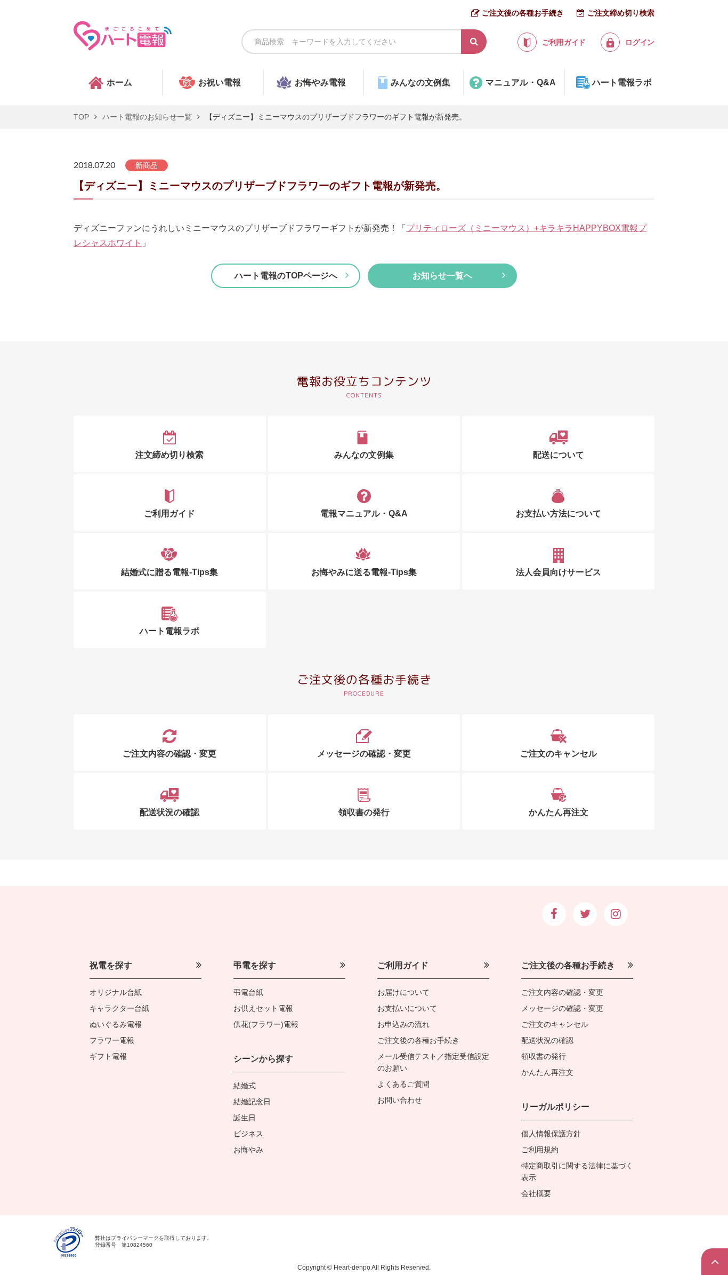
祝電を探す (111, 965)
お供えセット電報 (263, 1008)
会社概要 (536, 1193)
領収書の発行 (543, 1056)
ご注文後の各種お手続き (523, 13)
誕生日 (244, 1117)
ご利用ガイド (402, 965)
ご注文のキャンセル (554, 1024)
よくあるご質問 (403, 1084)
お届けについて (403, 992)
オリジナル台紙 (116, 992)
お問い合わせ (399, 1100)
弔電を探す (254, 965)
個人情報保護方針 (551, 1133)
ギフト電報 (108, 1056)
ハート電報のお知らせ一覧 (147, 117)
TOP (81, 117)
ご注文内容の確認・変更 (562, 992)
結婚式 (244, 1085)
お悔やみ (248, 1149)
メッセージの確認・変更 (562, 1008)
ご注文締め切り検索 (620, 13)
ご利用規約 (540, 1149)
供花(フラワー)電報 (265, 1024)
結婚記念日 (252, 1101)
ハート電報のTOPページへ (285, 275)
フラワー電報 (112, 1040)
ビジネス (248, 1133)
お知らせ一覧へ (442, 275)
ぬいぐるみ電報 (116, 1024)
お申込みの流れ (403, 1024)
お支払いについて (407, 1008)
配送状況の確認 (547, 1040)
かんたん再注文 (547, 1072)
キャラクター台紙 (119, 1008)
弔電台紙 (248, 992)
